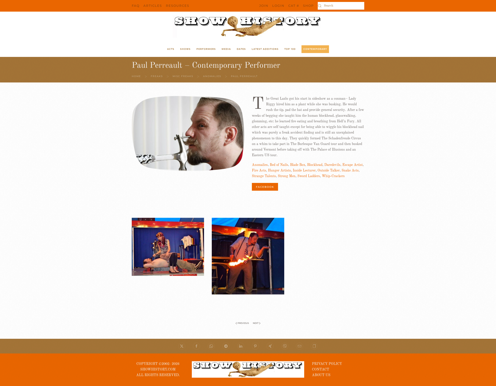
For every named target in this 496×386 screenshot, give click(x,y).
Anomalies (260, 165)
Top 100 (290, 49)
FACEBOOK (265, 186)
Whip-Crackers (333, 176)
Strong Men (286, 176)
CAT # (293, 6)
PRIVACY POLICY (327, 364)
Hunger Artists (279, 170)
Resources (177, 6)
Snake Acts (350, 170)
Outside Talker (329, 170)
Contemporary (315, 49)
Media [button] (226, 49)
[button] (314, 346)
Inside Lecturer (304, 170)
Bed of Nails (279, 165)
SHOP (308, 6)
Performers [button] (206, 49)
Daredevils (332, 165)
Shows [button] (185, 49)
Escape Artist (352, 165)
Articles (152, 6)
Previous (243, 323)
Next (255, 323)
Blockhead (314, 165)
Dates (241, 49)
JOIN (263, 6)
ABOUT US (321, 375)
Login (278, 6)
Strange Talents (264, 176)
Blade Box (297, 165)
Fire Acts (259, 170)
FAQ (136, 6)
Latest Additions (265, 49)
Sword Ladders (308, 176)
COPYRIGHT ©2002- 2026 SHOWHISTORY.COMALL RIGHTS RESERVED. (158, 369)
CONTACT (320, 369)
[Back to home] (248, 26)
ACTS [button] (170, 49)
